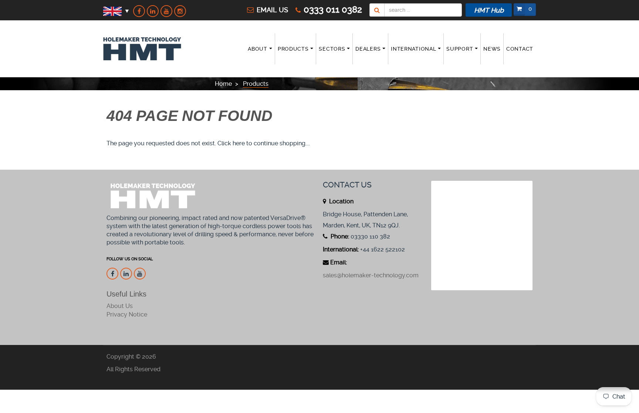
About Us (119, 305)
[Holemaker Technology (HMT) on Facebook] (139, 11)
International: (341, 249)
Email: (338, 262)
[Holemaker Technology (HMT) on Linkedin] (153, 11)
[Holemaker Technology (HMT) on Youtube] (166, 11)
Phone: (339, 236)
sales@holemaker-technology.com (371, 275)
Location (341, 201)
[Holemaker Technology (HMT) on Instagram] (180, 11)
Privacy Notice (126, 314)
